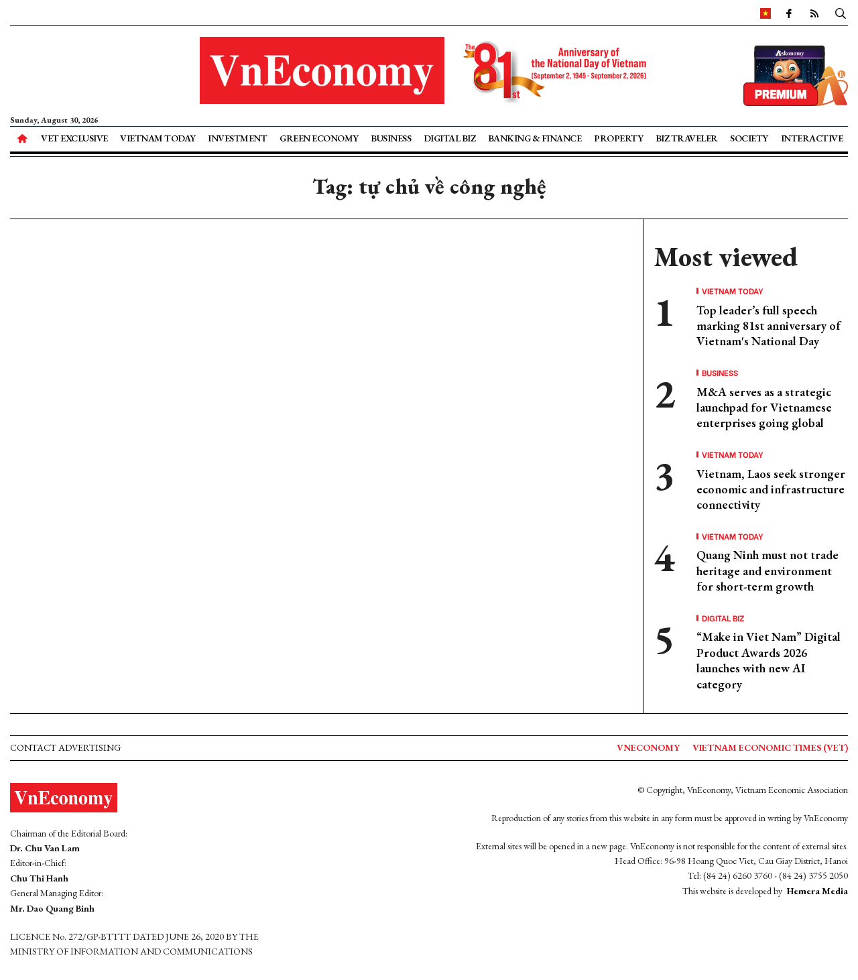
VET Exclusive (74, 138)
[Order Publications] (795, 74)
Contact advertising (65, 747)
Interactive (812, 138)
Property (618, 138)
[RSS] (814, 12)
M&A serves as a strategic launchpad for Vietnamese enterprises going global (764, 407)
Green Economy (319, 138)
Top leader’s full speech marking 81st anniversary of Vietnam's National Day (768, 325)
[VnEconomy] (765, 13)
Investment (237, 138)
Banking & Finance (535, 138)
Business (391, 138)
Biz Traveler (687, 138)
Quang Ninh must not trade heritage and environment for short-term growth (767, 570)
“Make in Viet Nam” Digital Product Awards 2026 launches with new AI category (768, 660)
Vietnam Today (158, 138)
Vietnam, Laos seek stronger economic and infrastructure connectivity (770, 489)
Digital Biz (450, 138)
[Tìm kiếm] (840, 12)
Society (749, 138)
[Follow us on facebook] (789, 12)
